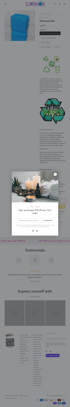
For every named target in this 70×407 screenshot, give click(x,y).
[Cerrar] (55, 174)
